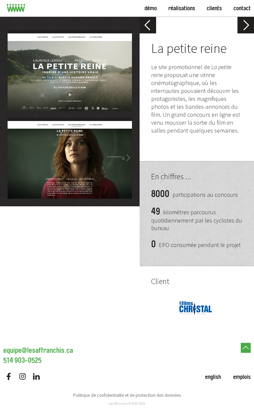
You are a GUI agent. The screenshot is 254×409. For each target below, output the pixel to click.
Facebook (8, 376)
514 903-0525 (22, 360)
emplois (242, 377)
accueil (16, 8)
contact (242, 8)
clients (214, 8)
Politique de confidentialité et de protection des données (127, 395)
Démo (151, 8)
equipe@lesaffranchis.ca (38, 350)
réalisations (181, 8)
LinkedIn (36, 376)
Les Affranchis (118, 403)
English (213, 377)
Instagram (22, 376)
